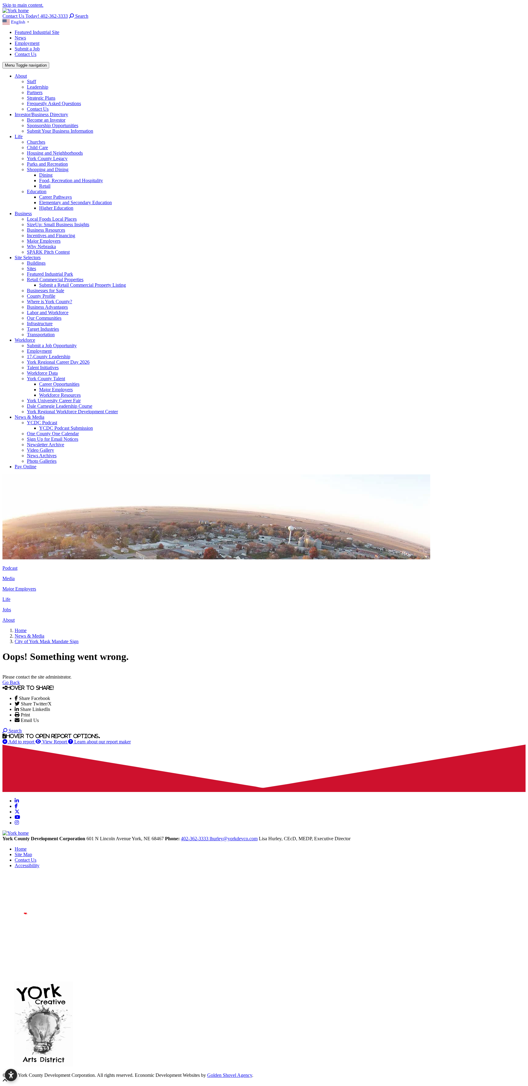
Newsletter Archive (45, 444)
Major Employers (44, 241)
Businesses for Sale (45, 290)
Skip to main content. (22, 5)
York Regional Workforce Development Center (72, 411)
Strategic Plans (41, 98)
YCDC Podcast (42, 422)
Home (21, 849)
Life (19, 136)
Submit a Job (27, 48)
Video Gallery (40, 450)
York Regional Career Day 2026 (58, 362)
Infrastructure (40, 323)
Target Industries (43, 329)
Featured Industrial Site (37, 32)
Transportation (41, 334)
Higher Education (56, 208)
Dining (46, 175)
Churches (36, 142)
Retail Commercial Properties (55, 279)
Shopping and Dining (47, 169)
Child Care (37, 147)
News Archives (42, 455)
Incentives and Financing (51, 235)
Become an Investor (46, 120)
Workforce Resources (60, 395)
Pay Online (25, 466)
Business (23, 213)
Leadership (37, 87)
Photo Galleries (42, 461)
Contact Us (25, 54)
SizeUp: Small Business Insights (58, 224)
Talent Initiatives (43, 367)
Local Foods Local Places (52, 219)
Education (36, 191)
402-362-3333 (195, 838)
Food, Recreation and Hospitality (71, 180)
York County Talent (46, 378)
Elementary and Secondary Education (75, 202)
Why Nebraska (41, 246)
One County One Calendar (53, 433)
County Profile (41, 296)
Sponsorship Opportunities (52, 125)
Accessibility (27, 865)
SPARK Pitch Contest (48, 252)
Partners (34, 92)
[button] (16, 21)
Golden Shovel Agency (229, 1075)
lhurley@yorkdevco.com (234, 838)
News (20, 37)
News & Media (29, 417)
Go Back (11, 682)
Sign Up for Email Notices (52, 439)
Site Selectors (28, 257)
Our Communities (44, 318)
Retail (44, 186)
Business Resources (46, 230)
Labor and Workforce (47, 312)
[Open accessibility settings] (11, 1075)
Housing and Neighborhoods (55, 153)
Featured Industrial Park (50, 274)
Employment (27, 43)
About (21, 76)
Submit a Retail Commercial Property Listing (82, 285)
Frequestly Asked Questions (54, 103)
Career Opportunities (59, 384)
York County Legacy (47, 158)
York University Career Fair (54, 400)
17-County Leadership (48, 356)
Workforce (25, 340)
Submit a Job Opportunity (52, 345)
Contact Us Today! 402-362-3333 (35, 16)
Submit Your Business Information (60, 131)
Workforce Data (42, 373)
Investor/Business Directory (41, 114)
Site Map (23, 854)
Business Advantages (47, 307)
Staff (31, 81)
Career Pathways (55, 197)
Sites (31, 268)
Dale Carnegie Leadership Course (59, 406)
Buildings (36, 263)
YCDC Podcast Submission (66, 428)
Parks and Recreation (47, 164)
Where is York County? (49, 301)
